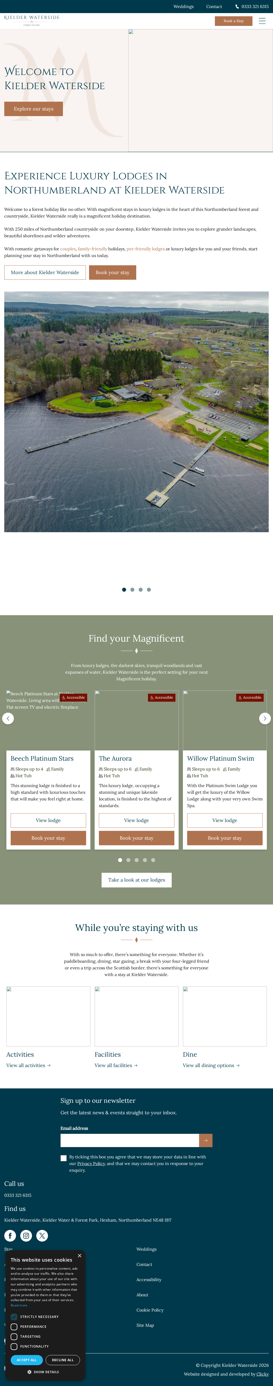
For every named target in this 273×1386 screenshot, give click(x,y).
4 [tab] (149, 590)
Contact (214, 6)
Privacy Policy (91, 1163)
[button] (45, 1372)
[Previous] (8, 718)
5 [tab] (153, 860)
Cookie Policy (149, 1310)
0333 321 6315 (255, 6)
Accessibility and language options (49, 1340)
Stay (8, 1249)
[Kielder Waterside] (31, 21)
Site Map (145, 1325)
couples (68, 248)
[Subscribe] (205, 1140)
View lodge (48, 820)
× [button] (79, 1256)
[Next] (265, 718)
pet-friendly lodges (146, 248)
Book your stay (113, 272)
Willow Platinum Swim (220, 758)
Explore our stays (33, 109)
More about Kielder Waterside (45, 272)
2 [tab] (132, 590)
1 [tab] (124, 590)
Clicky (262, 1374)
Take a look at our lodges (136, 880)
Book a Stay (234, 20)
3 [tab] (140, 590)
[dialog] (45, 1315)
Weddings (184, 6)
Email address (74, 1128)
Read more (19, 1305)
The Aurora (115, 758)
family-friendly (92, 248)
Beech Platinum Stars (42, 758)
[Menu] (262, 20)
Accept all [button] (27, 1360)
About (142, 1294)
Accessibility (148, 1279)
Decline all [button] (63, 1360)
